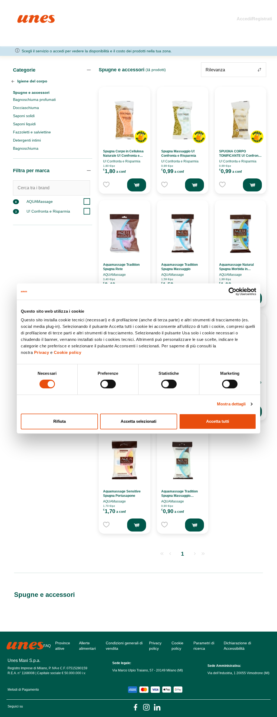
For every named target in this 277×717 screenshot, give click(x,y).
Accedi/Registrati (254, 19)
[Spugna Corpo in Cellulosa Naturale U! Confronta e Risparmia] (124, 120)
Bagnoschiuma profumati (34, 99)
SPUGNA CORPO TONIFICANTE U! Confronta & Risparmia (240, 155)
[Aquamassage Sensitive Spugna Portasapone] (124, 460)
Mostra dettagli (231, 404)
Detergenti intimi (27, 140)
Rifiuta (59, 421)
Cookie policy (67, 352)
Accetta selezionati (138, 421)
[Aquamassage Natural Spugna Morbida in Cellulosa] (240, 233)
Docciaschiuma (26, 107)
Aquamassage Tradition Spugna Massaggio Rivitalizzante (179, 495)
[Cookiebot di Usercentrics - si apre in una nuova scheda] (232, 291)
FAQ (47, 646)
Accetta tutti (217, 421)
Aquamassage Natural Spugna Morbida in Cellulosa (236, 269)
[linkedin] (157, 707)
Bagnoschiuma (25, 148)
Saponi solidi (24, 116)
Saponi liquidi (24, 124)
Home (23, 17)
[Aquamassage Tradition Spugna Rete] (124, 233)
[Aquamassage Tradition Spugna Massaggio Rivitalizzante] (182, 460)
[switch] (108, 384)
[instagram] (146, 707)
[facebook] (135, 707)
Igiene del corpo (31, 81)
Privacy (41, 352)
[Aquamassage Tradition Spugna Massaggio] (182, 233)
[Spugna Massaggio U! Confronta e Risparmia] (182, 120)
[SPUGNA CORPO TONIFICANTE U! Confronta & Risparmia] (240, 120)
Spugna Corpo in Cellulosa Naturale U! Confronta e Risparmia (123, 155)
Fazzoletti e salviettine (32, 132)
